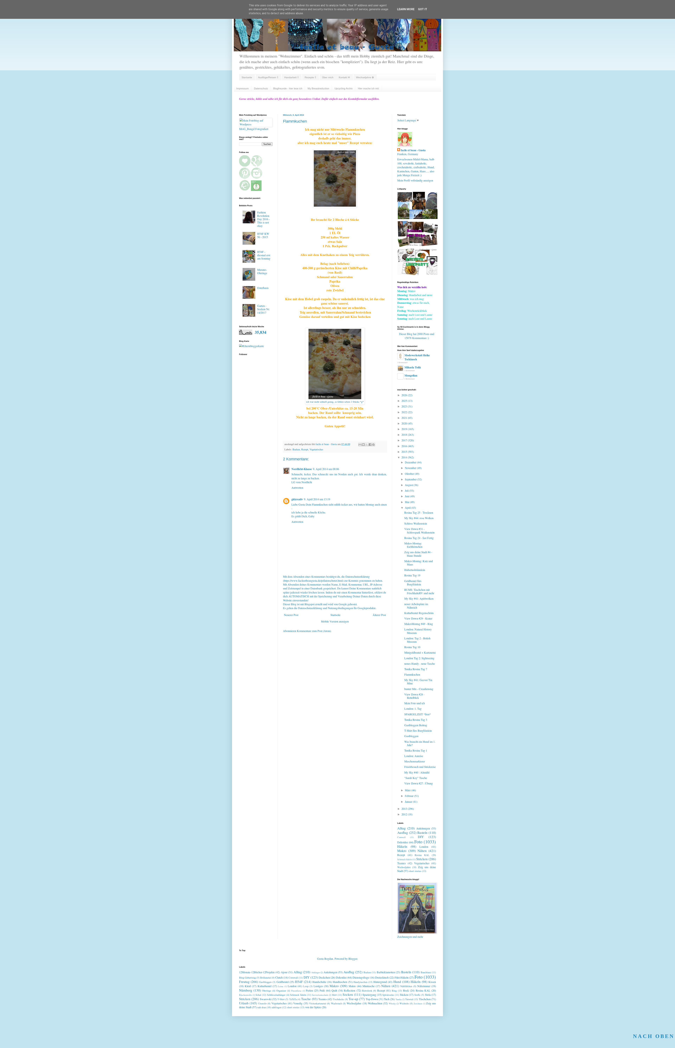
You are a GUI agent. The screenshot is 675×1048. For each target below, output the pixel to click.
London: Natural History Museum (418, 630)
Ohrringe (266, 990)
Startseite (247, 77)
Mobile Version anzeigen (335, 621)
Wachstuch (336, 1003)
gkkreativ (297, 499)
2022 (404, 412)
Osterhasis (263, 288)
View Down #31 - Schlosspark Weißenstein (419, 530)
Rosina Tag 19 (412, 575)
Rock (406, 990)
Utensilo (262, 1003)
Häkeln (402, 846)
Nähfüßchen (406, 986)
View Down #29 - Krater (418, 618)
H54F (299, 981)
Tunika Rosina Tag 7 (415, 669)
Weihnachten (375, 1003)
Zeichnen (418, 1003)
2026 (404, 395)
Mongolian (410, 375)
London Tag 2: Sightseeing (419, 658)
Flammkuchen (412, 674)
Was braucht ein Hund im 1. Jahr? (419, 743)
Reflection (349, 990)
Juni (407, 496)
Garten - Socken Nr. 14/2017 (263, 309)
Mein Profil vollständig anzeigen (415, 180)
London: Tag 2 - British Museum (417, 639)
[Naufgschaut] (417, 218)
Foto (418, 842)
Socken (348, 994)
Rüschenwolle (245, 994)
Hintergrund (380, 982)
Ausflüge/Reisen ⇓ (268, 77)
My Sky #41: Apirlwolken (418, 598)
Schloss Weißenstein (415, 523)
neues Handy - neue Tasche (419, 663)
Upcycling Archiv (344, 88)
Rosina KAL (422, 855)
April (408, 507)
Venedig (298, 1003)
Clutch (279, 977)
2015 (404, 451)
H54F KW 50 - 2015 (263, 235)
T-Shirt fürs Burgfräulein (418, 730)
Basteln (422, 832)
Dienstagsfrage (361, 977)
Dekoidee (402, 842)
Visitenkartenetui (317, 1003)
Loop (305, 986)
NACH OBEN (653, 1036)
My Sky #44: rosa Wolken (418, 518)
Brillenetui (265, 977)
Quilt (334, 990)
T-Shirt (281, 999)
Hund (397, 981)
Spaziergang (369, 994)
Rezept (304, 449)
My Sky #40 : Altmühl (416, 772)
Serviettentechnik (320, 994)
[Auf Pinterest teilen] (373, 444)
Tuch (386, 999)
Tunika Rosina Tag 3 (415, 719)
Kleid (248, 986)
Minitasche (368, 986)
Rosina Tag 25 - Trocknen (418, 512)
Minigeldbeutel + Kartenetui (420, 652)
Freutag (244, 981)
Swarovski (265, 999)
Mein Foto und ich (414, 703)
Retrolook (367, 990)
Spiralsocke (388, 994)
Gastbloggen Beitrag (415, 725)
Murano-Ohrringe (262, 271)
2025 (404, 400)
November (411, 468)
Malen (352, 986)
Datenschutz (261, 88)
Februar (409, 796)
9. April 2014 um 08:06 (326, 469)
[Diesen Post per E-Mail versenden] (360, 444)
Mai (407, 502)
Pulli (322, 990)
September (411, 479)
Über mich (327, 77)
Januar (409, 801)
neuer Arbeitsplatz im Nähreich (416, 605)
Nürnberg (245, 990)
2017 (404, 440)
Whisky (392, 1003)
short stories (415, 871)
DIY (421, 837)
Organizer (281, 990)
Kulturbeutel (264, 986)
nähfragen (276, 1007)
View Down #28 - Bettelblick (414, 695)
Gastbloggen (411, 736)
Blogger (352, 958)
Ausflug (402, 832)
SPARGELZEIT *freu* (417, 714)
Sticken (404, 994)
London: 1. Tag (413, 708)
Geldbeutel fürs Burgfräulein (412, 582)
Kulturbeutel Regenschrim (418, 613)
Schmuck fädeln (404, 859)
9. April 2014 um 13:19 (317, 499)
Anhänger (315, 972)
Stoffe (417, 994)
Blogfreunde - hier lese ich (287, 88)
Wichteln (404, 1003)
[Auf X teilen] (366, 444)
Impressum (242, 88)
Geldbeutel (283, 982)
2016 (404, 446)
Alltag (401, 828)
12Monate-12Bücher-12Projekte (257, 972)
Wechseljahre (404, 867)
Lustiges (318, 986)
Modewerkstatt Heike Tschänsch (417, 357)
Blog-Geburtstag (247, 977)
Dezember (411, 462)
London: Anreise (413, 756)
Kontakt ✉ (344, 77)
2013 (404, 808)
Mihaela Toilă (412, 367)
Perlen (309, 990)
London (423, 846)
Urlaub (244, 1003)
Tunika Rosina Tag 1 (415, 750)
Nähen (422, 850)
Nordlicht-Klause (301, 469)
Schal (258, 994)
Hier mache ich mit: (368, 88)
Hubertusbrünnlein (414, 570)
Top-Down (372, 999)
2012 (404, 814)
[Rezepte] (417, 274)
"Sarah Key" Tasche (415, 778)
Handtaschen (340, 982)
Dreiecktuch (382, 977)
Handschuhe (319, 982)
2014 (404, 457)
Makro (401, 850)
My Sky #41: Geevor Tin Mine (418, 681)
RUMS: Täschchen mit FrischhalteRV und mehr (419, 591)
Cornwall (401, 837)
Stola (428, 994)
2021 (404, 418)
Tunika (399, 999)
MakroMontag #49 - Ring (418, 624)
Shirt (334, 994)
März (408, 790)
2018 (404, 434)
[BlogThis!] (363, 444)
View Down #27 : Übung (418, 783)
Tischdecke (338, 999)
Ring (394, 990)
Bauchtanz (426, 972)
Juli (407, 490)
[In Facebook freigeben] (370, 444)
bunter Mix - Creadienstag (418, 689)
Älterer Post (379, 615)
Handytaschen (360, 982)
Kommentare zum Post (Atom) (314, 631)
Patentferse (296, 990)
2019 (404, 429)
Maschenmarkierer (414, 761)
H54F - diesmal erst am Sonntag (263, 255)
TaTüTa (293, 999)
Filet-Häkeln (402, 977)
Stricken (422, 859)
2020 (404, 423)
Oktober (410, 473)
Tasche (306, 999)
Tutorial (409, 999)
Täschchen (425, 999)
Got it (422, 9)
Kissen (432, 982)
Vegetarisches (316, 449)
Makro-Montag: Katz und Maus (418, 562)
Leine (280, 986)
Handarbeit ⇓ (291, 77)
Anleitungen (423, 828)
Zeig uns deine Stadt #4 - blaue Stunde (418, 553)
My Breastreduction (318, 88)
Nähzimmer (423, 986)
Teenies (401, 863)
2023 (404, 406)
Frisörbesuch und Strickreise (420, 767)
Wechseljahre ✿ (365, 77)
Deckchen (324, 977)
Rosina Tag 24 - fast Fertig (419, 538)
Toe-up (353, 999)
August (409, 485)
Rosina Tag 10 (412, 647)
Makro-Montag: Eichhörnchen (413, 544)
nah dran (261, 1007)
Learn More (405, 9)
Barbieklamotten (386, 972)
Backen (296, 449)
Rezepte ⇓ (310, 77)
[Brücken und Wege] (417, 246)
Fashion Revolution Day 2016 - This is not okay (263, 219)
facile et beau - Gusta (413, 150)
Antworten (297, 487)
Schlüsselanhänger (276, 994)
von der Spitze (313, 1007)
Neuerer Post (291, 615)
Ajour (284, 972)
